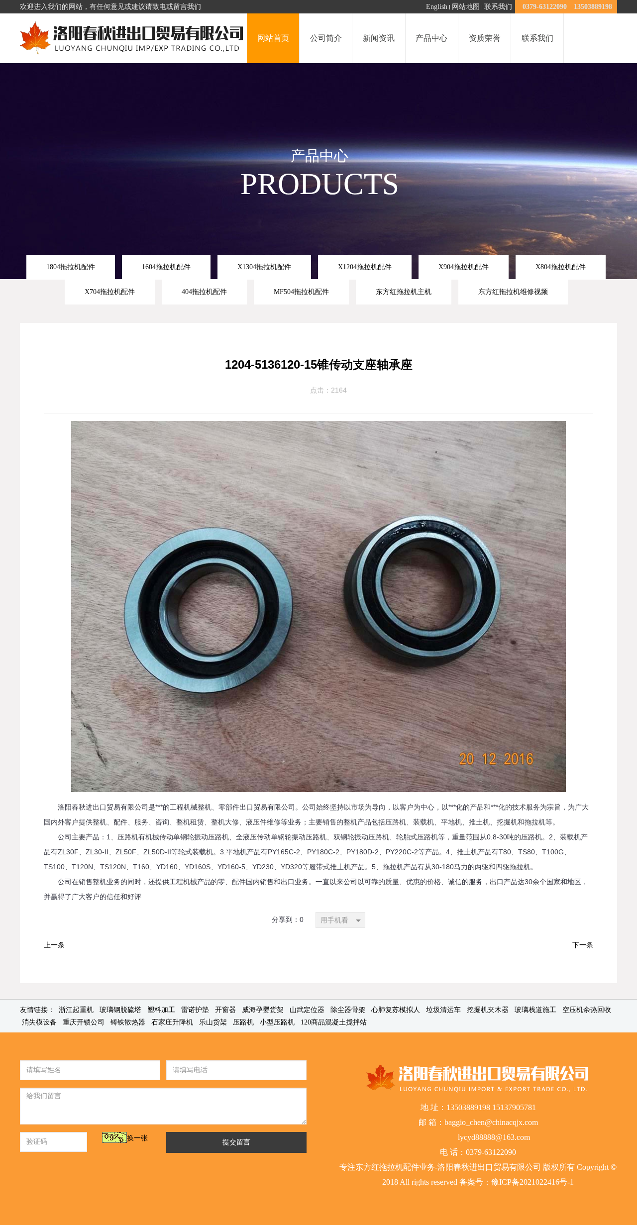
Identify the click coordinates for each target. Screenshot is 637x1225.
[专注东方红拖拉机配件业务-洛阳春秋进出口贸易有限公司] (132, 38)
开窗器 (225, 1010)
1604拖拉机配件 (166, 267)
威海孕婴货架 (263, 1010)
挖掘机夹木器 (488, 1010)
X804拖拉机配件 (560, 267)
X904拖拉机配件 (463, 267)
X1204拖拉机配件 (365, 267)
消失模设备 (39, 1022)
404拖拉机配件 (204, 292)
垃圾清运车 (443, 1010)
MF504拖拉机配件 (301, 292)
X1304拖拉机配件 (264, 267)
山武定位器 (307, 1010)
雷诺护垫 (195, 1010)
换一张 (137, 1138)
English (436, 6)
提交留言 (236, 1142)
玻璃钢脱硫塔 (120, 1010)
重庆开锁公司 (84, 1022)
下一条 (582, 945)
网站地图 (466, 6)
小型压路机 (277, 1022)
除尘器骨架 (347, 1010)
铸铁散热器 (127, 1022)
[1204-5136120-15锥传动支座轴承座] (318, 428)
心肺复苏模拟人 (395, 1010)
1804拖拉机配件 (70, 267)
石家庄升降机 (172, 1022)
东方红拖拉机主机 (403, 292)
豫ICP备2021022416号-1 (532, 1182)
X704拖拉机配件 (110, 292)
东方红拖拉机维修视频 (513, 292)
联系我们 (498, 6)
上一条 (54, 945)
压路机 (243, 1022)
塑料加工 (161, 1010)
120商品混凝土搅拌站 (334, 1022)
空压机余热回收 (586, 1010)
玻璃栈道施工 (535, 1010)
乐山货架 (213, 1022)
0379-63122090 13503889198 (567, 6)
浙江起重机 (76, 1010)
